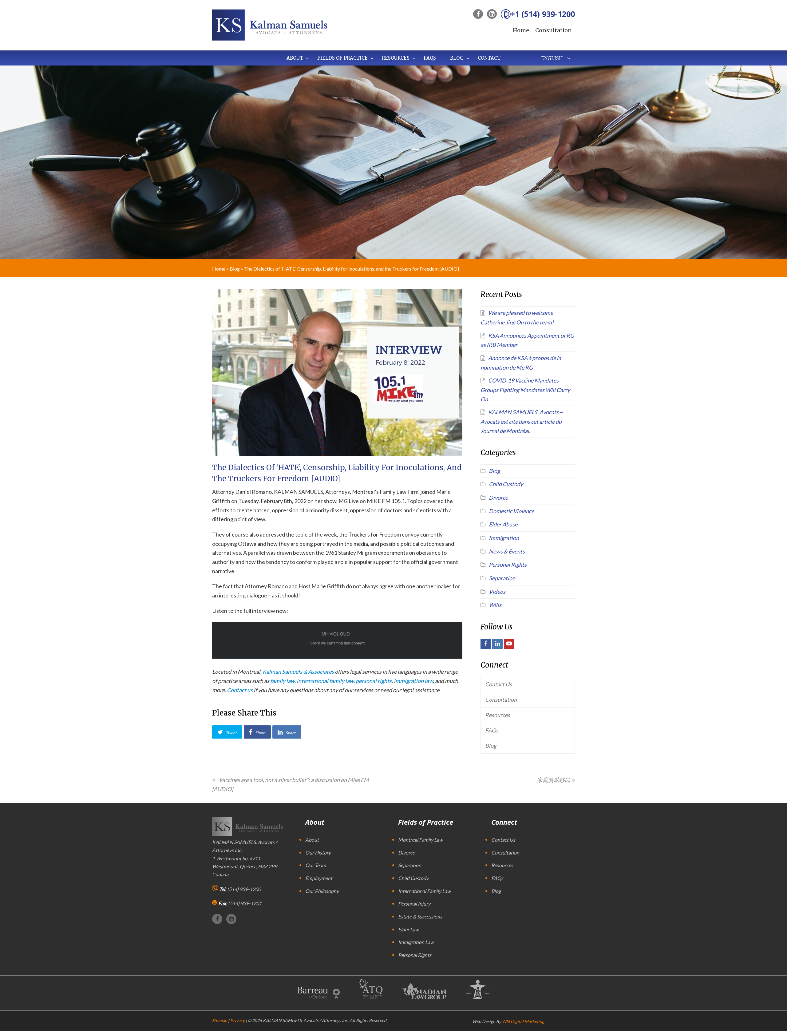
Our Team (315, 865)
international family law (325, 680)
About (312, 840)
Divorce (498, 497)
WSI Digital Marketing (523, 1021)
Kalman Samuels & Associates (298, 671)
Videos (497, 591)
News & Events (507, 551)
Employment (318, 878)
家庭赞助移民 (553, 779)
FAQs (491, 730)
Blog (235, 269)
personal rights (374, 680)
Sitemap (219, 1020)
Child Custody (506, 484)
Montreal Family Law (420, 840)
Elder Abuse (503, 524)
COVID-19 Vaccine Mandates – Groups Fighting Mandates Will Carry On (525, 389)
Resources (497, 715)
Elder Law (408, 929)
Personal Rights (508, 564)
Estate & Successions (420, 916)
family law (282, 680)
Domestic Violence (511, 511)
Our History (318, 852)
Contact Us (498, 684)
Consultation (553, 30)
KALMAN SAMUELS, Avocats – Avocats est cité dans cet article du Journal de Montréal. (522, 421)
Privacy (237, 1020)
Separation (502, 578)
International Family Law (424, 891)
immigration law (413, 680)
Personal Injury (414, 903)
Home (521, 30)
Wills (495, 604)
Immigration (504, 537)
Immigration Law (416, 942)
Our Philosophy (322, 891)
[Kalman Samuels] (269, 24)
